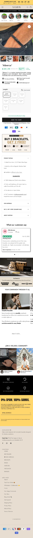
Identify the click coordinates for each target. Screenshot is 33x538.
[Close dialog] (29, 4)
